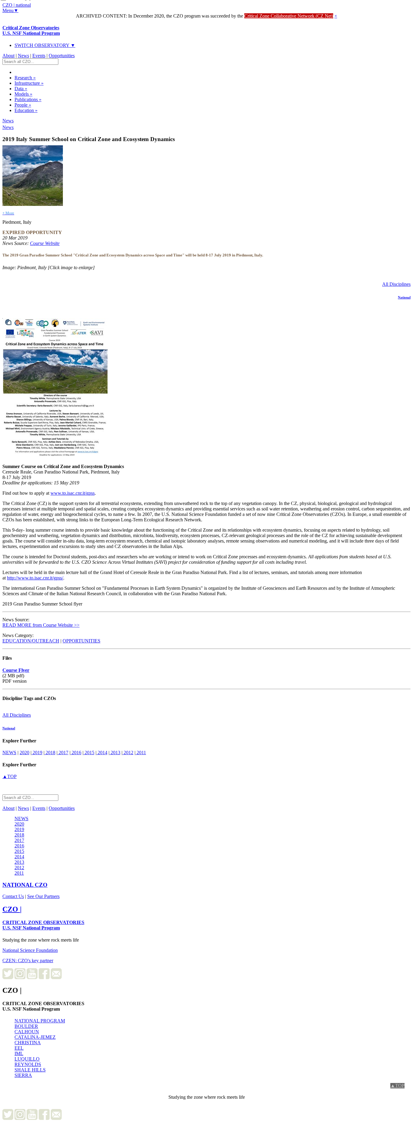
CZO (24, 885)
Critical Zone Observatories (31, 30)
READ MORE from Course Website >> (41, 625)
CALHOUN (27, 1031)
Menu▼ (10, 10)
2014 (101, 752)
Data (21, 88)
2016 (75, 752)
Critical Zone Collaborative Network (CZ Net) (288, 15)
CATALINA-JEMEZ (35, 1037)
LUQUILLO (27, 1058)
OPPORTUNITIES (81, 640)
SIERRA (23, 1075)
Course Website (45, 243)
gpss (90, 493)
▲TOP (9, 776)
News (23, 55)
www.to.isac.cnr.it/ (68, 493)
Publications (28, 99)
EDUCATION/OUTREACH (30, 640)
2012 (127, 752)
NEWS (9, 752)
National (404, 297)
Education (26, 110)
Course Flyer (15, 670)
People (23, 104)
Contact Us (13, 896)
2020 (24, 752)
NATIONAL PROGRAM (40, 1020)
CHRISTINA (28, 1042)
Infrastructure (29, 83)
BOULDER (26, 1026)
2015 (88, 752)
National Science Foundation (30, 950)
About (8, 55)
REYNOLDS (28, 1064)
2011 (140, 752)
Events (38, 55)
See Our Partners (43, 896)
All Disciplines (396, 284)
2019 (36, 752)
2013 (114, 752)
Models (23, 94)
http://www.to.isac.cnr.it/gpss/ (35, 577)
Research (25, 77)
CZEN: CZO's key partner (27, 960)
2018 (49, 752)
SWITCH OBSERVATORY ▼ (45, 45)
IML (19, 1053)
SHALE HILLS (30, 1069)
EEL (19, 1048)
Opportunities (62, 55)
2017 (62, 752)
